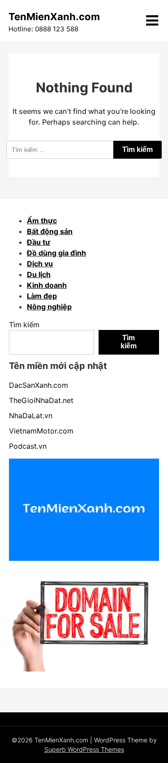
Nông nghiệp (49, 306)
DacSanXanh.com (38, 385)
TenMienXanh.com (54, 16)
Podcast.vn (28, 446)
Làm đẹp (42, 295)
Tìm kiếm (24, 324)
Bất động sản (50, 231)
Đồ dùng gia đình (56, 252)
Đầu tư (38, 242)
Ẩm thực (42, 220)
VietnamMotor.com (41, 430)
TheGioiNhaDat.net (41, 400)
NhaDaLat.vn (30, 415)
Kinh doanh (47, 285)
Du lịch (39, 274)
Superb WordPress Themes (84, 749)
